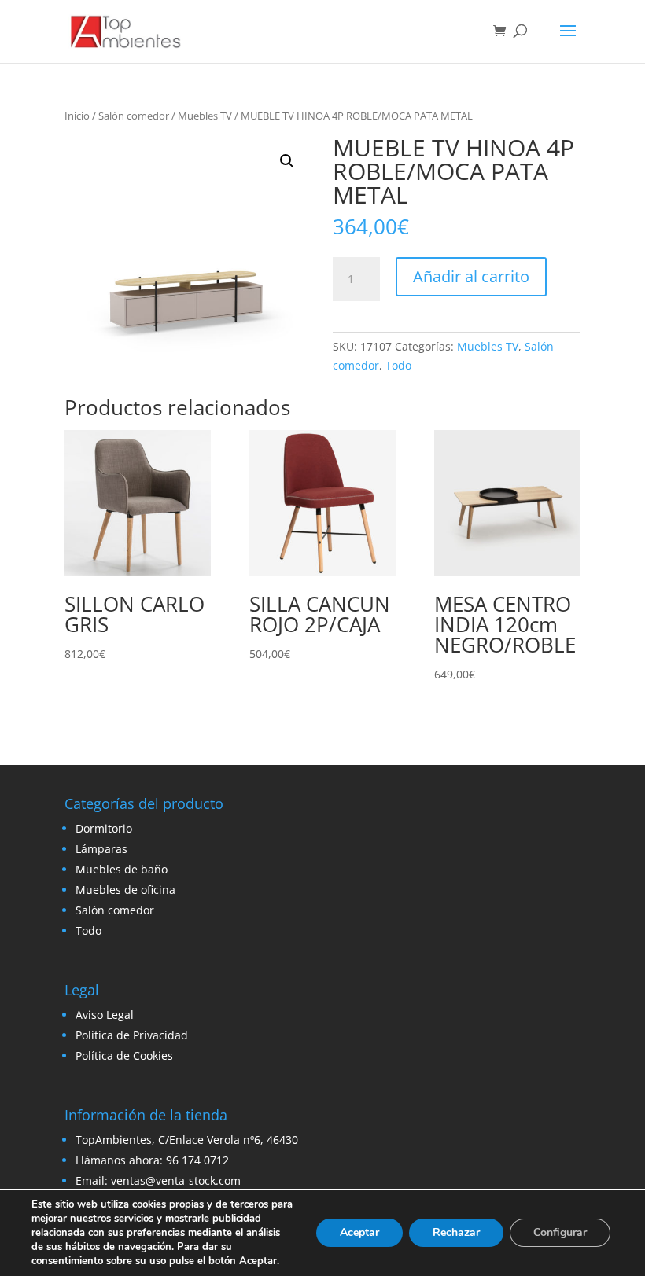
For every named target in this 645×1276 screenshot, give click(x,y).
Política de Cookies (124, 1055)
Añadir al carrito (471, 276)
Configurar (560, 1232)
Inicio (77, 115)
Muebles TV (205, 115)
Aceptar (359, 1232)
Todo (398, 365)
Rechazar (456, 1232)
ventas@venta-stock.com (176, 1180)
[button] (287, 161)
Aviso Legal (105, 1014)
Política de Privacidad (132, 1035)
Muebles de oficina (125, 889)
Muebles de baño (122, 869)
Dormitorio (104, 828)
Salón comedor (133, 115)
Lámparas (101, 848)
